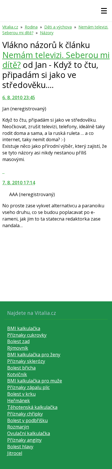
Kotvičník (17, 374)
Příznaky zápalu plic (28, 387)
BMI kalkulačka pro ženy (33, 354)
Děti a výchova (58, 27)
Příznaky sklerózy (26, 361)
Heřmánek (18, 400)
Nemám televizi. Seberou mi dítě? (56, 59)
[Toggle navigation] (104, 11)
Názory (46, 32)
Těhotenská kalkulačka (32, 407)
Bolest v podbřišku (27, 420)
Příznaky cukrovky (27, 335)
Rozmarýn (18, 427)
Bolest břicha (21, 368)
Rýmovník (17, 348)
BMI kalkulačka (23, 328)
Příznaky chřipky (25, 414)
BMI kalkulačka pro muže (34, 381)
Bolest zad (18, 341)
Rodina (31, 27)
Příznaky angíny (24, 440)
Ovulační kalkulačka (28, 433)
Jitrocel (14, 453)
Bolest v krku (21, 394)
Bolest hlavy (20, 446)
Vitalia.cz (10, 27)
